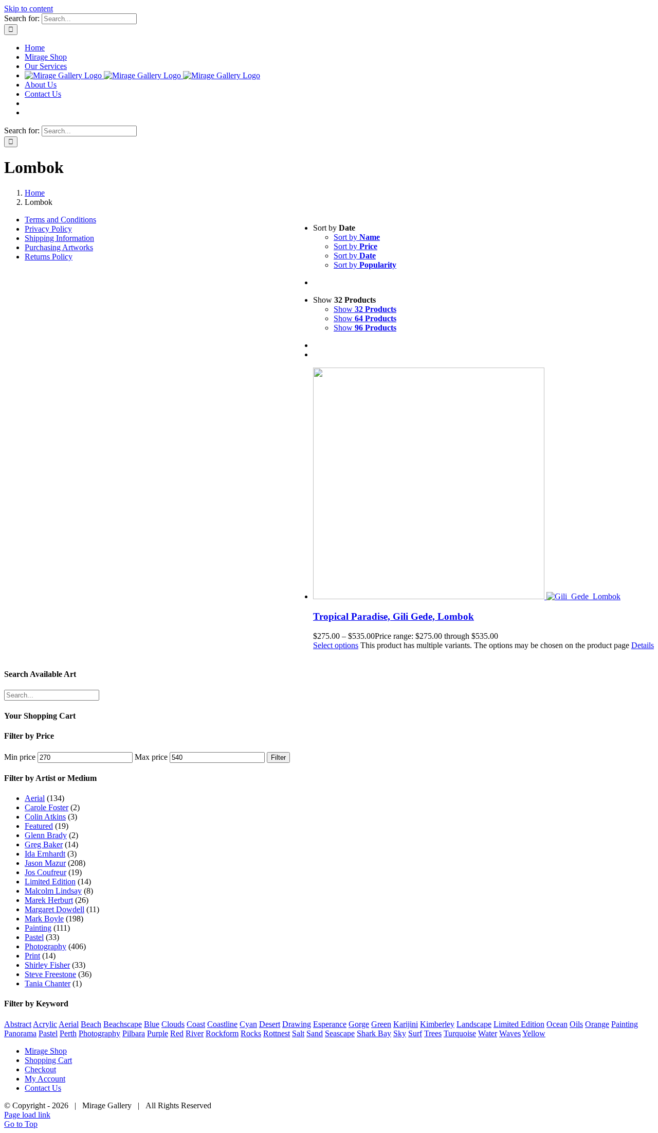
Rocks (251, 1033)
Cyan (248, 1024)
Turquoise (460, 1033)
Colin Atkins (45, 816)
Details (642, 645)
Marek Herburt (49, 900)
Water (487, 1033)
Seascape (340, 1033)
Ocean (557, 1024)
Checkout (40, 1069)
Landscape (473, 1024)
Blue (151, 1024)
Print (32, 955)
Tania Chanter (47, 983)
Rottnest (276, 1033)
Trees (433, 1033)
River (195, 1033)
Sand (314, 1033)
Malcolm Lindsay (53, 890)
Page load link (27, 1114)
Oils (576, 1024)
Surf (415, 1033)
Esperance (329, 1024)
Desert (269, 1024)
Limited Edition (50, 881)
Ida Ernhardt (45, 853)
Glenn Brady (46, 835)
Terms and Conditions (60, 219)
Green (381, 1024)
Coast (196, 1024)
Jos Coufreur (45, 872)
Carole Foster (46, 807)
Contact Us (43, 1088)
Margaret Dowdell (54, 909)
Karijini (405, 1024)
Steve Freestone (50, 974)
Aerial (35, 798)
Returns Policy (48, 256)
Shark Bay (374, 1033)
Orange (597, 1024)
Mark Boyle (44, 918)
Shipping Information (59, 238)
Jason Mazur (45, 863)
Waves (510, 1033)
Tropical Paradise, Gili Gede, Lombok (393, 616)
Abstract (17, 1024)
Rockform (222, 1033)
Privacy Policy (48, 228)
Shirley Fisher (47, 965)
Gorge (359, 1024)
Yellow (533, 1033)
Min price (19, 757)
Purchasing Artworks (59, 247)
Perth (68, 1033)
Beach (91, 1024)
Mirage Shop (46, 1051)
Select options (335, 645)
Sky (399, 1033)
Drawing (296, 1024)
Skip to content (28, 8)
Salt (298, 1033)
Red (177, 1033)
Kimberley (437, 1024)
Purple (157, 1033)
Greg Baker (44, 844)
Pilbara (133, 1033)
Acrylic (45, 1024)
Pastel (34, 937)
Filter (278, 757)
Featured (39, 826)
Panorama (20, 1033)
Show (365, 309)
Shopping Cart (48, 1060)
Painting (38, 927)
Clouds (173, 1024)
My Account (45, 1078)
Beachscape (122, 1024)
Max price (151, 757)
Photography (45, 946)
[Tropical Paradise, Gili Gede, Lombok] (483, 484)
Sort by (357, 237)
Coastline (222, 1024)
